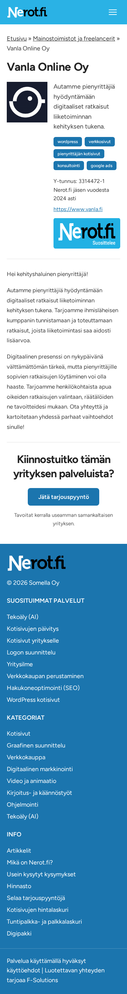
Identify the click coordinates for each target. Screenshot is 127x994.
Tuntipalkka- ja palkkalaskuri (44, 921)
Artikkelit (19, 850)
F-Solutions (42, 980)
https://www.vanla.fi (78, 209)
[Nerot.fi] (63, 563)
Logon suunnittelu (31, 652)
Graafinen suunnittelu (36, 745)
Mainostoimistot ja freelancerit (74, 38)
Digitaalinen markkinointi (40, 769)
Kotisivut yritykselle (33, 640)
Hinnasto (19, 886)
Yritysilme (20, 664)
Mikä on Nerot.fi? (30, 862)
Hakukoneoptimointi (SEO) (43, 688)
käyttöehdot (23, 970)
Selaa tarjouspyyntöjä (36, 898)
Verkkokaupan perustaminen (45, 676)
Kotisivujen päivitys (33, 628)
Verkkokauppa (26, 757)
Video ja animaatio (31, 781)
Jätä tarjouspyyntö (63, 496)
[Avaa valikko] (112, 12)
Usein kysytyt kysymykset (41, 874)
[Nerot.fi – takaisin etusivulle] (27, 12)
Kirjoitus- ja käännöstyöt (39, 792)
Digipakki (19, 933)
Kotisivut (18, 733)
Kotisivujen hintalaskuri (37, 910)
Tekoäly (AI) (22, 617)
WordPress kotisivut (33, 699)
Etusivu (17, 38)
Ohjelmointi (22, 804)
